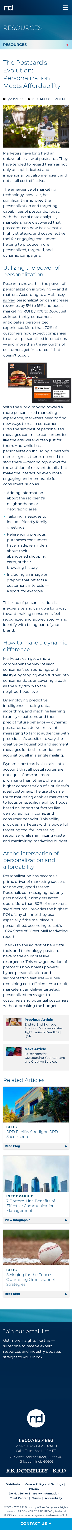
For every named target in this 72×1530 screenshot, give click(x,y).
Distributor (13, 1484)
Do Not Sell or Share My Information (34, 1493)
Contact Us (34, 1523)
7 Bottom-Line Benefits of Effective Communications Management (31, 1206)
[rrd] (8, 8)
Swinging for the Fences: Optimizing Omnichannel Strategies (30, 1279)
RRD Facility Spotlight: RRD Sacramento (32, 1134)
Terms (36, 1498)
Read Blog (37, 1146)
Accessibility (53, 1498)
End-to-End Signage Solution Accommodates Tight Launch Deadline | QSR (44, 1028)
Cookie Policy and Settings (44, 1484)
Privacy (34, 1489)
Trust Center (19, 1498)
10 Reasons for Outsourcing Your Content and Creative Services (45, 1055)
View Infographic (37, 1220)
